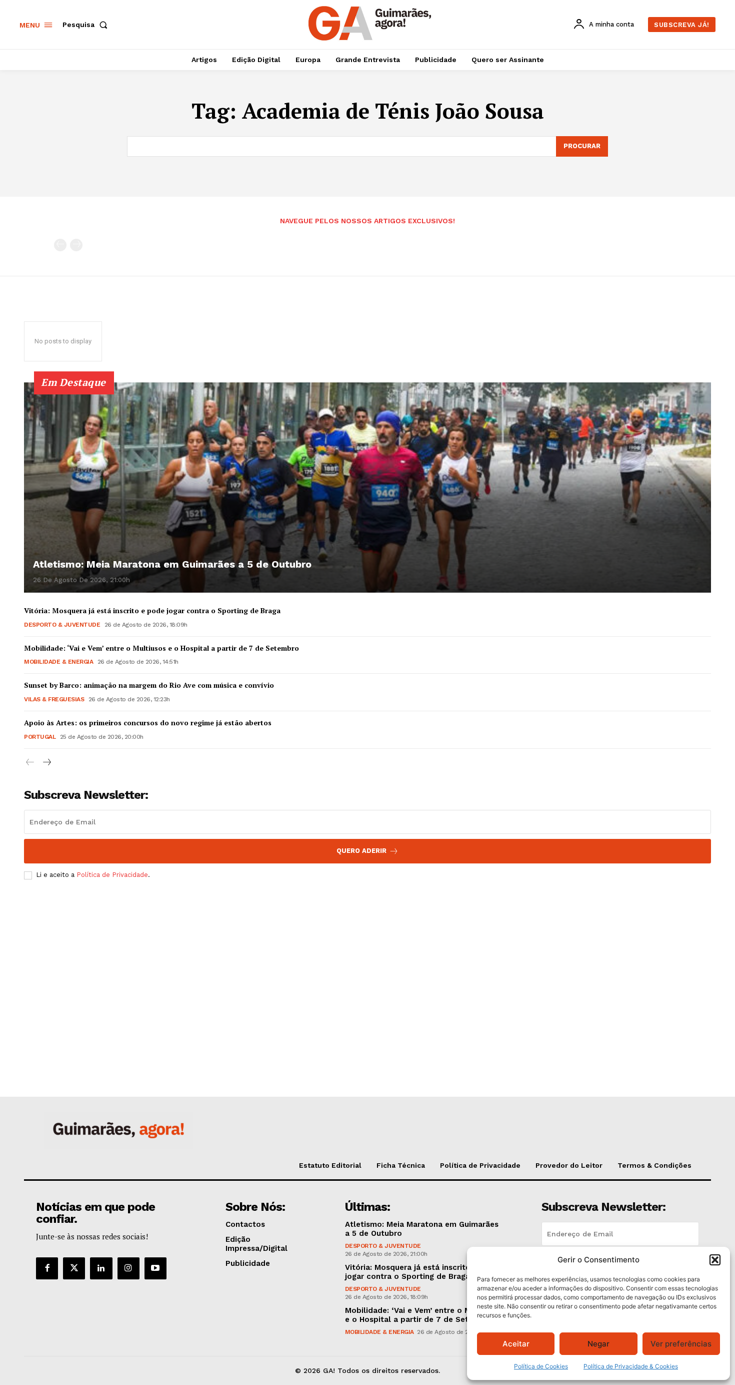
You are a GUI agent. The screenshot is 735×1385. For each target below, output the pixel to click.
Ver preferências (681, 1343)
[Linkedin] (101, 1268)
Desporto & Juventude (62, 624)
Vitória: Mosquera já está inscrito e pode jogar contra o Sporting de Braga (152, 610)
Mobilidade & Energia (58, 661)
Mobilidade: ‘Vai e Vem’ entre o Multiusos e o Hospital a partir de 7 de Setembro (161, 648)
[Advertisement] (367, 962)
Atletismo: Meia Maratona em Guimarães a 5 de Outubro (172, 564)
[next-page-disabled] (76, 245)
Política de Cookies (541, 1366)
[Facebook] (47, 1268)
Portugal (40, 736)
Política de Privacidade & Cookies (631, 1366)
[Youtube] (155, 1268)
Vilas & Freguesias (54, 699)
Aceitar (516, 1343)
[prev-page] (60, 245)
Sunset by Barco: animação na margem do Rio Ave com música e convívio (149, 685)
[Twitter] (74, 1268)
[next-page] (46, 762)
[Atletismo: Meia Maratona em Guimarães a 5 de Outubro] (367, 487)
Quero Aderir (361, 850)
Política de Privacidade (112, 874)
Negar (599, 1343)
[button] (715, 1260)
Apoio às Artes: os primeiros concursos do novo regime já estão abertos (148, 722)
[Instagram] (129, 1268)
